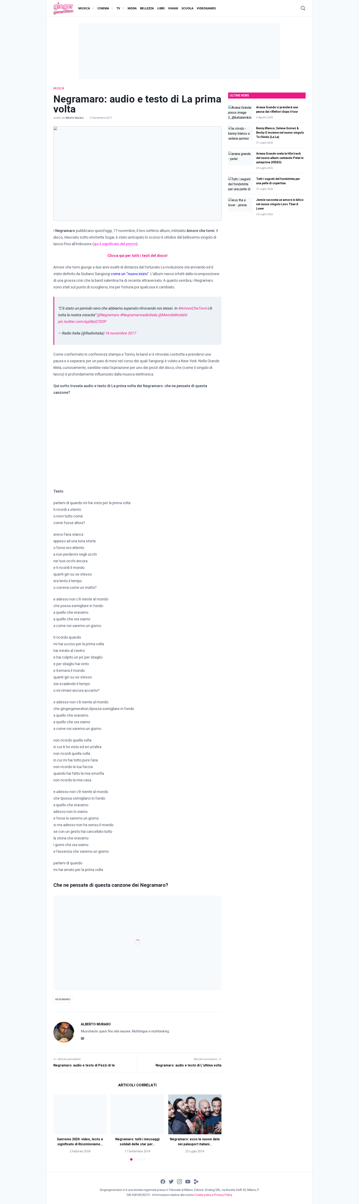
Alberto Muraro (74, 117)
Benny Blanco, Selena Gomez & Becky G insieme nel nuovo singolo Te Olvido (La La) (280, 133)
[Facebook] (162, 1181)
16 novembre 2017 (120, 333)
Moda (132, 8)
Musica (84, 8)
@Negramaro (108, 315)
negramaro (63, 999)
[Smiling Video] (196, 1181)
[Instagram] (179, 1181)
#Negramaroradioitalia (138, 315)
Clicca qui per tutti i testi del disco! (137, 255)
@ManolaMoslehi (172, 315)
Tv (118, 8)
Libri (161, 8)
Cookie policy (202, 1195)
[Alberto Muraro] (63, 1032)
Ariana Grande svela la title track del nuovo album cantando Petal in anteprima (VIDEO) (280, 158)
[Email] (82, 1038)
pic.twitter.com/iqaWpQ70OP (82, 321)
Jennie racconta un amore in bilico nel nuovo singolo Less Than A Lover (280, 204)
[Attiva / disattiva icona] (303, 8)
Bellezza (147, 8)
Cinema (103, 8)
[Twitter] (171, 1181)
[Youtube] (187, 1181)
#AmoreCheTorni (192, 308)
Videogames (206, 8)
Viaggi (173, 8)
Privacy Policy (223, 1195)
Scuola (187, 8)
